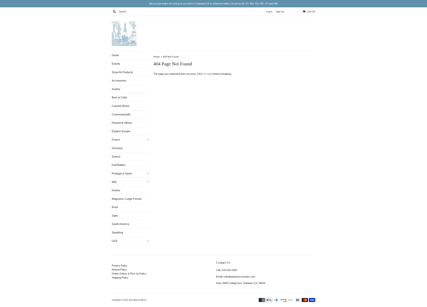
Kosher (116, 190)
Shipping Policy (120, 277)
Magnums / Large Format (126, 198)
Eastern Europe (121, 131)
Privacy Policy (119, 265)
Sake (115, 215)
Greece (116, 156)
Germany (117, 148)
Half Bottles (118, 165)
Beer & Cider (119, 97)
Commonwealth (121, 114)
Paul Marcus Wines (137, 300)
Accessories (119, 80)
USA (130, 240)
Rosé (115, 207)
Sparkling (117, 232)
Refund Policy (119, 269)
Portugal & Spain (130, 173)
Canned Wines (120, 106)
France (130, 139)
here (205, 73)
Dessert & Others (122, 122)
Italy (130, 181)
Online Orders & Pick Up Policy (129, 273)
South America (120, 224)
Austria (116, 89)
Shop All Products (122, 72)
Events (116, 63)
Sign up (280, 11)
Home (115, 55)
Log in (269, 11)
